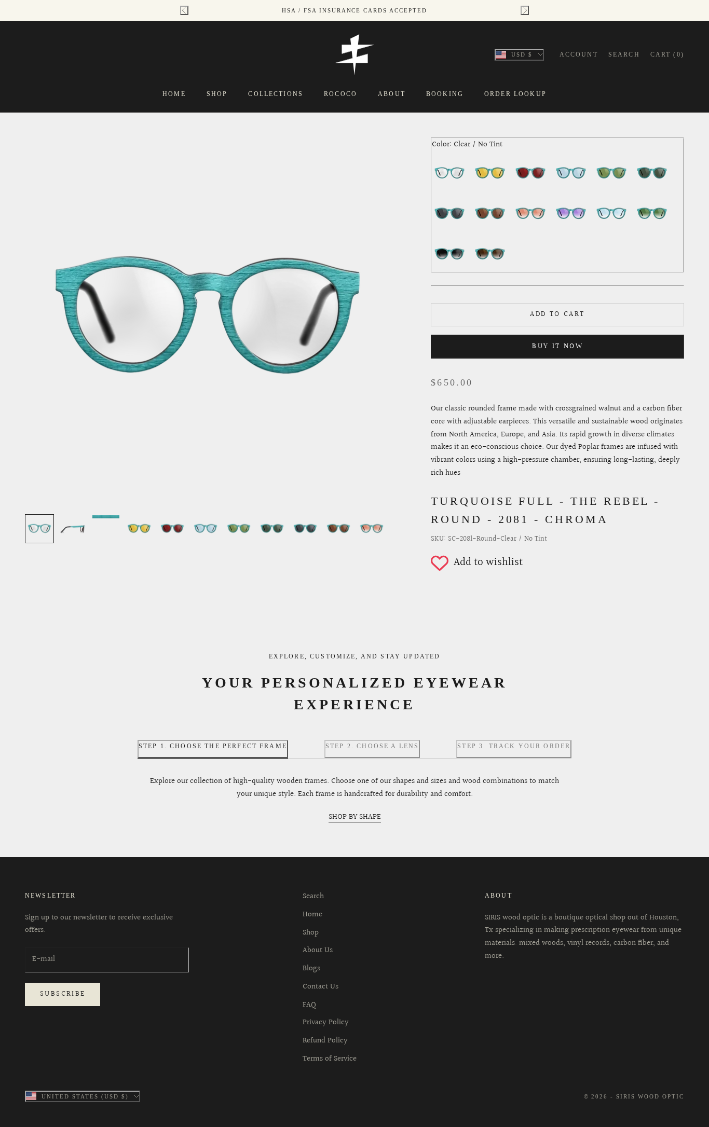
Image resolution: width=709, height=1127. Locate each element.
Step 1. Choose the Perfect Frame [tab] (213, 746)
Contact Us (320, 987)
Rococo (340, 94)
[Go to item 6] (205, 528)
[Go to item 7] (238, 528)
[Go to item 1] (39, 528)
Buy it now (557, 346)
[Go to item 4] (139, 528)
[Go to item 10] (338, 528)
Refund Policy (325, 1041)
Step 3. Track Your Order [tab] (513, 746)
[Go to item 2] (72, 528)
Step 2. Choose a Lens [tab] (372, 746)
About (391, 94)
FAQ (309, 1005)
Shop (217, 94)
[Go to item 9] (305, 528)
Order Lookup (515, 94)
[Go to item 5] (172, 528)
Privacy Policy (326, 1022)
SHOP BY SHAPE (355, 817)
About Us (318, 950)
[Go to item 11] (371, 528)
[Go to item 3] (105, 517)
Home (174, 94)
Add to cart (557, 314)
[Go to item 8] (272, 528)
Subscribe (62, 994)
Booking (444, 94)
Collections (275, 94)
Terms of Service (330, 1059)
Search (313, 896)
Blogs (311, 968)
